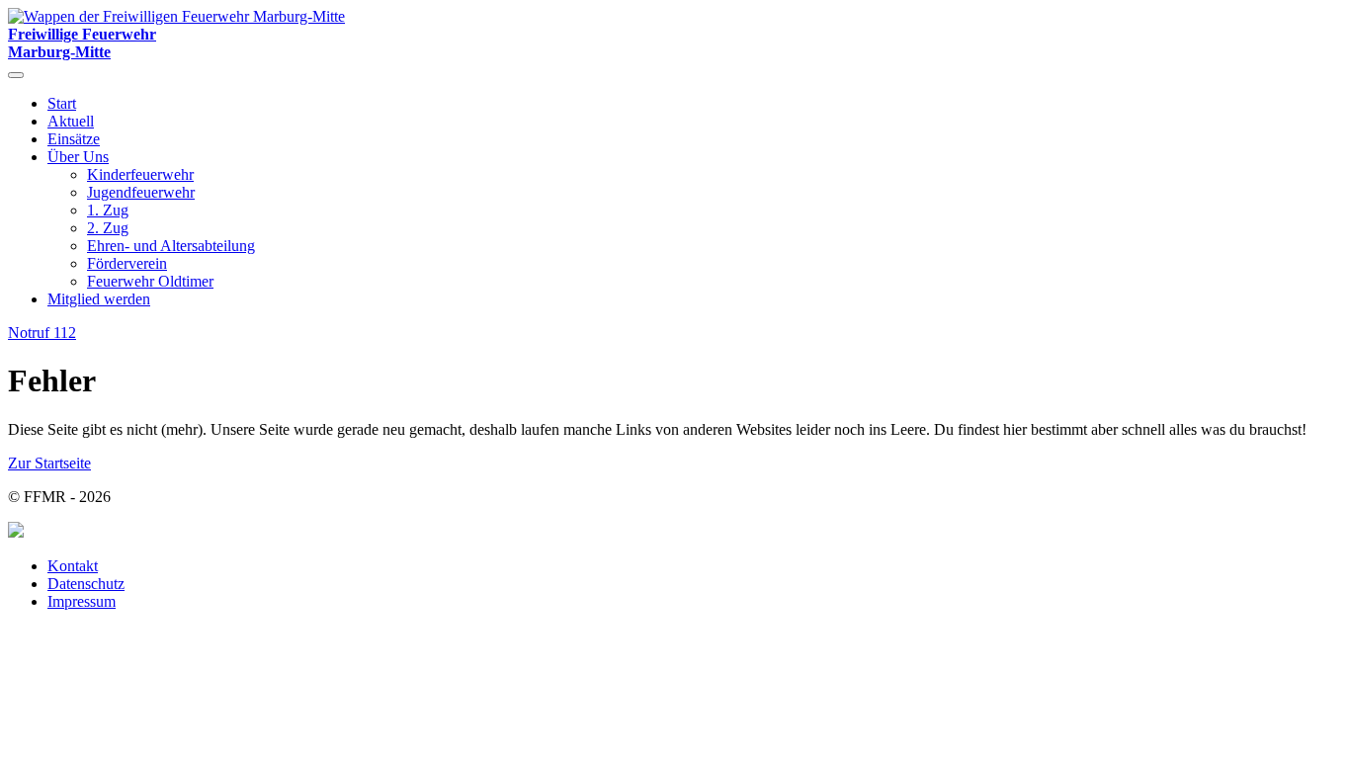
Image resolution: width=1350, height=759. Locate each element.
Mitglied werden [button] (98, 299)
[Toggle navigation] (16, 75)
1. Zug (107, 210)
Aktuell (70, 121)
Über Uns (78, 156)
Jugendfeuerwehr (141, 192)
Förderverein (127, 263)
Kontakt (72, 565)
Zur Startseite (49, 463)
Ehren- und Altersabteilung (171, 245)
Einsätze (73, 138)
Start (61, 103)
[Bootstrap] (16, 532)
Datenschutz (86, 583)
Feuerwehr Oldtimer (150, 281)
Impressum (81, 601)
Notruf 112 (42, 332)
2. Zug (107, 227)
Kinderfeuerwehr (140, 174)
